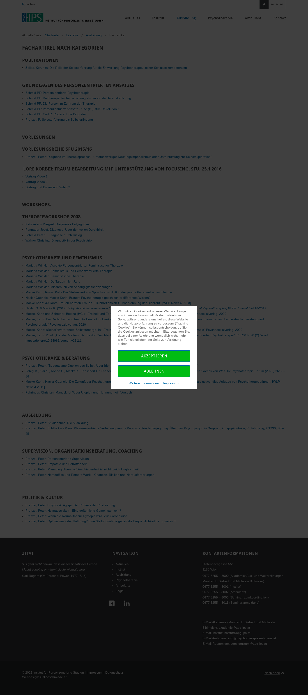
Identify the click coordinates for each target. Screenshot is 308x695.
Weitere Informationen (145, 383)
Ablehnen (154, 371)
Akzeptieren (154, 356)
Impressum (171, 383)
